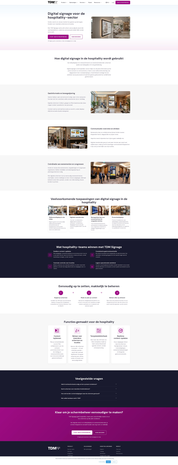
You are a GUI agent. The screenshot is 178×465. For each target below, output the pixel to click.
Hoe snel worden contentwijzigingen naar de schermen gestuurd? (80, 393)
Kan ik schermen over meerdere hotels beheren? (75, 389)
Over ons (118, 449)
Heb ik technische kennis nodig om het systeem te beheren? (79, 384)
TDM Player (70, 455)
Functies (70, 451)
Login (113, 2)
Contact (118, 451)
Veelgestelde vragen (105, 455)
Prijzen (90, 2)
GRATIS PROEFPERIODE (123, 2)
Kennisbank (102, 453)
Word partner (119, 453)
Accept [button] (108, 461)
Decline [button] (114, 461)
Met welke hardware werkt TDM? (71, 398)
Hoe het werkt (71, 449)
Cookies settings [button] (102, 461)
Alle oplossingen (88, 449)
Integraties (70, 453)
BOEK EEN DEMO (76, 37)
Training (102, 451)
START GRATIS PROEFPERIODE (58, 37)
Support (102, 449)
